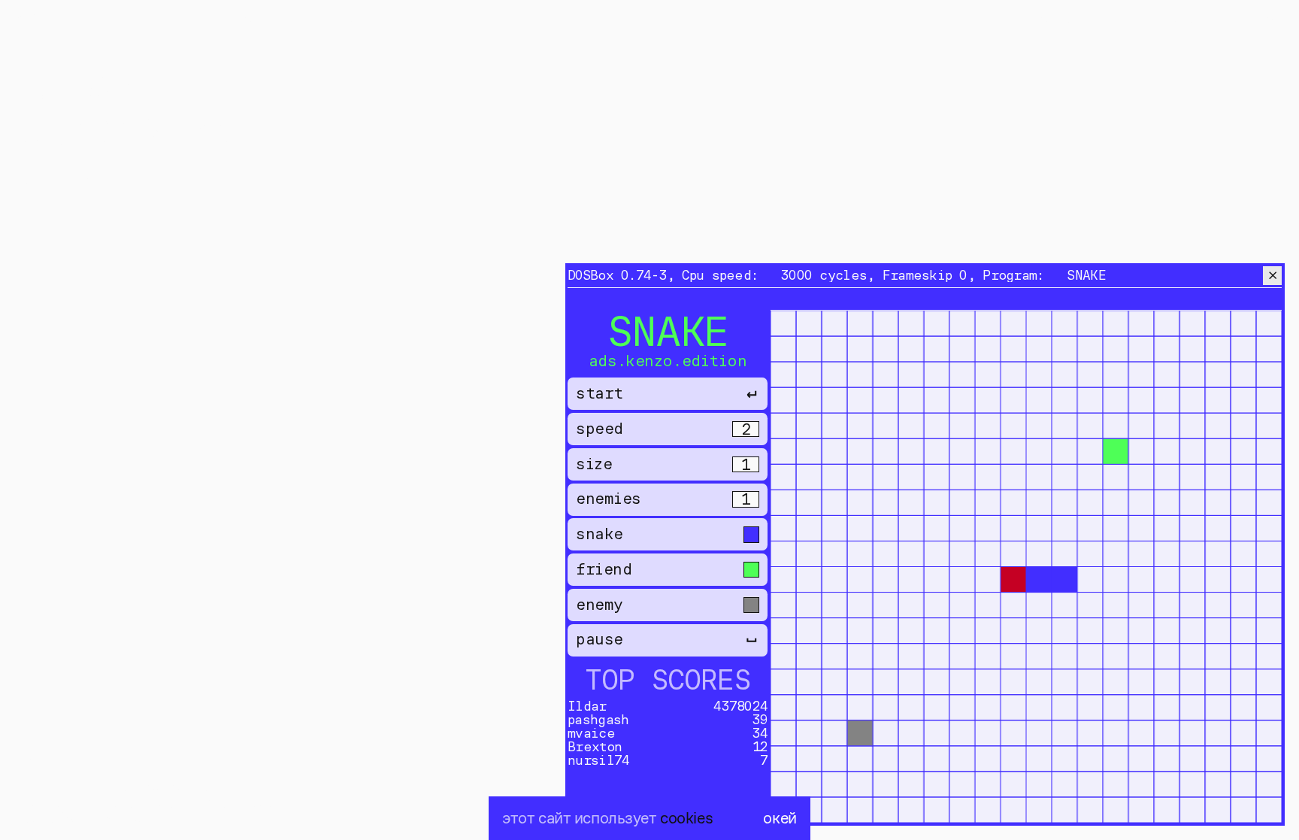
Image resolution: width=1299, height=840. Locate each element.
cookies (686, 818)
